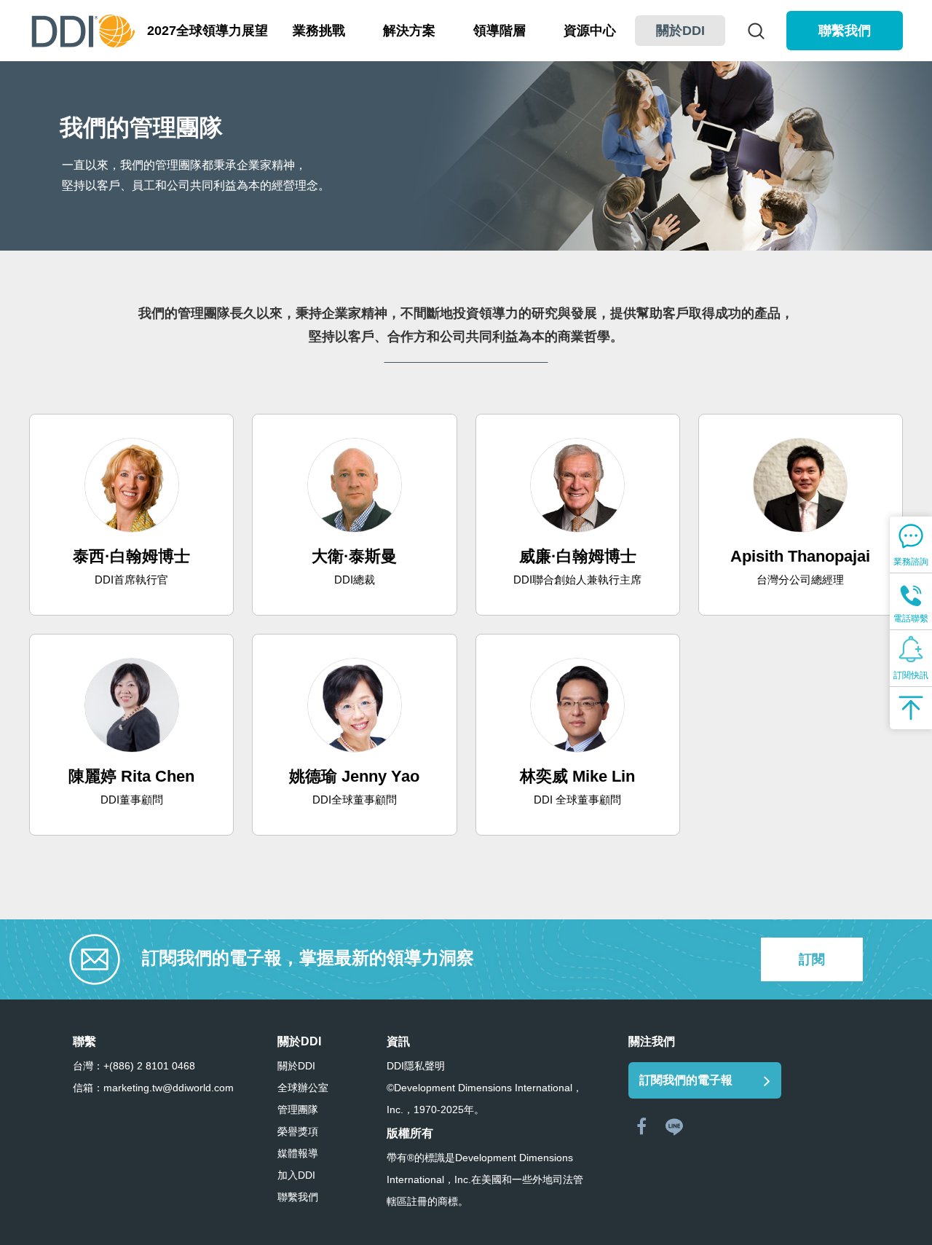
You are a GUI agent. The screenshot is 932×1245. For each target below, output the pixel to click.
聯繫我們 (844, 30)
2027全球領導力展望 (207, 30)
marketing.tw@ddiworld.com (168, 1087)
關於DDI (296, 1066)
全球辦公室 (302, 1087)
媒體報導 (297, 1153)
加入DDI (296, 1175)
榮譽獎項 (297, 1131)
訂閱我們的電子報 (685, 1080)
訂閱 (812, 959)
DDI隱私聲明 (416, 1066)
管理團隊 (297, 1109)
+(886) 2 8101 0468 (149, 1066)
